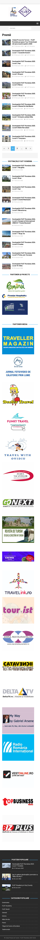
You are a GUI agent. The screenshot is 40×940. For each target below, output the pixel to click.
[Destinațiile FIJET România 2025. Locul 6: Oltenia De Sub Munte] (6, 106)
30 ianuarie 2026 (18, 268)
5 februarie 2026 (18, 202)
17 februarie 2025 (18, 46)
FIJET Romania (30, 46)
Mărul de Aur (6, 919)
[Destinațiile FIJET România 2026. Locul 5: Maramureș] (6, 210)
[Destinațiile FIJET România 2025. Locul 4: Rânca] (6, 85)
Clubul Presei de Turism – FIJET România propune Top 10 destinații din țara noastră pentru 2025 (24, 42)
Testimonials (6, 929)
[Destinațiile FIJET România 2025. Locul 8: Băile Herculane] (6, 128)
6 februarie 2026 (18, 191)
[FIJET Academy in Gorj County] (6, 887)
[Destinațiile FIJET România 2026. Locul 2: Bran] (6, 178)
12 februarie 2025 (18, 76)
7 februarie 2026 (18, 180)
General (4, 912)
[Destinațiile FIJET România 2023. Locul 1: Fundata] (6, 865)
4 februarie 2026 (18, 212)
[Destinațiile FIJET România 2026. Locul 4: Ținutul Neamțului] (6, 200)
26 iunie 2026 (17, 879)
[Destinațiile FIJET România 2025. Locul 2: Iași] (6, 63)
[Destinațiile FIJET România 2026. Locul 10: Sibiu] (6, 266)
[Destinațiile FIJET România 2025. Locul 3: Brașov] (6, 74)
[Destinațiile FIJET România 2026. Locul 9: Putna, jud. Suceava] (6, 255)
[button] (37, 23)
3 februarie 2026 (18, 225)
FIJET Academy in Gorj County (22, 885)
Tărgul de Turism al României (11, 926)
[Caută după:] (20, 28)
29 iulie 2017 (17, 887)
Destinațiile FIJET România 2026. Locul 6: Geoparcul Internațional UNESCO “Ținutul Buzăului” (24, 221)
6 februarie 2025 (18, 119)
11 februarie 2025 (18, 87)
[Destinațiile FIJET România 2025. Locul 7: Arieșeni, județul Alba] (6, 117)
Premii (4, 922)
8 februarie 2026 (18, 170)
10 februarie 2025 (18, 98)
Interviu (4, 916)
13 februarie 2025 (18, 65)
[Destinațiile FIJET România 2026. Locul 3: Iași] (6, 189)
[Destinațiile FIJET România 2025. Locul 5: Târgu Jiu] (6, 96)
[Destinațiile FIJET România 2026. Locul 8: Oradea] (6, 244)
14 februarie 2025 (18, 55)
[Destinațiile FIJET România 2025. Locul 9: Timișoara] (6, 138)
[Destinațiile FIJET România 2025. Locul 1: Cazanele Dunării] (6, 53)
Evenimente (5, 902)
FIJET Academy (7, 906)
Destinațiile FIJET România (20, 161)
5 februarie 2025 (18, 130)
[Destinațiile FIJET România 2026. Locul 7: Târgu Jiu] (6, 234)
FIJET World (5, 909)
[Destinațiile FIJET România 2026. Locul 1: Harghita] (6, 168)
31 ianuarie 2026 (18, 257)
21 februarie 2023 (18, 868)
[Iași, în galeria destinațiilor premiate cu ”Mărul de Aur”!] (6, 877)
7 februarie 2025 (18, 108)
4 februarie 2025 (18, 141)
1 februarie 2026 (18, 246)
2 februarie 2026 (18, 236)
